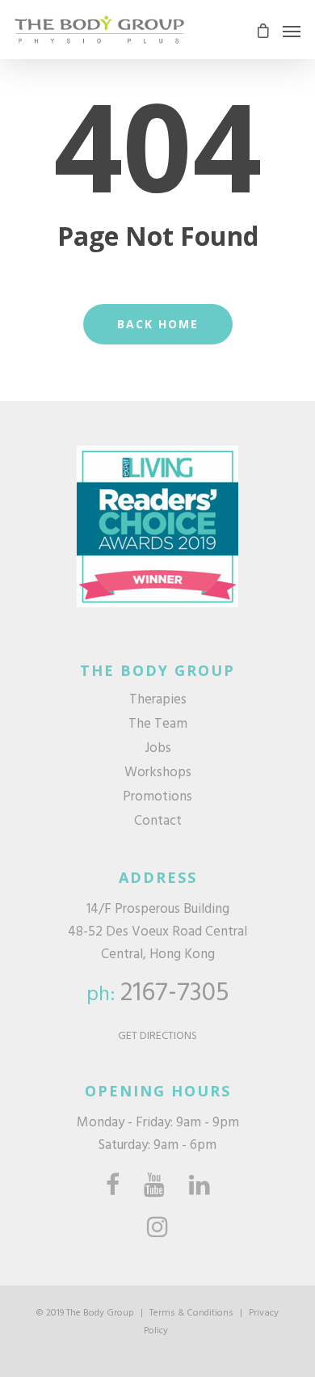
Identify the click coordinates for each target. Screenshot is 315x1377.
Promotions (157, 797)
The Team (157, 724)
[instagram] (157, 1228)
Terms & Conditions (191, 1313)
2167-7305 (174, 993)
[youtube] (154, 1186)
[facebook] (113, 1186)
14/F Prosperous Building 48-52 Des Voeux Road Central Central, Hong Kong (157, 931)
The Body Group (100, 1313)
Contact (158, 821)
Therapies (158, 700)
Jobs (158, 749)
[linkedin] (199, 1186)
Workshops (157, 773)
